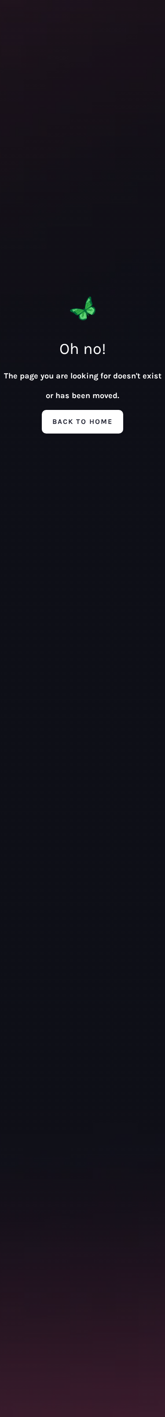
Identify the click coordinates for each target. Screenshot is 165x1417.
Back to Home (82, 421)
